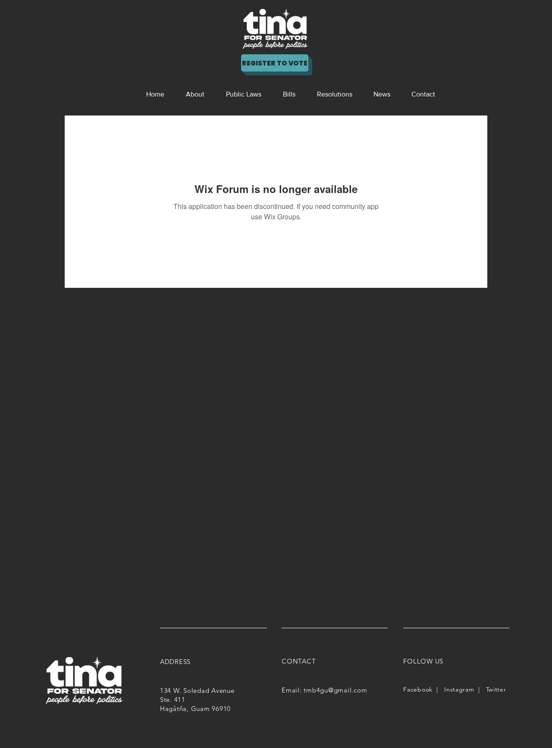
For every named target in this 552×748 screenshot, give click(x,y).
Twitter (496, 689)
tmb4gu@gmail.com (335, 690)
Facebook (418, 689)
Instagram (459, 689)
